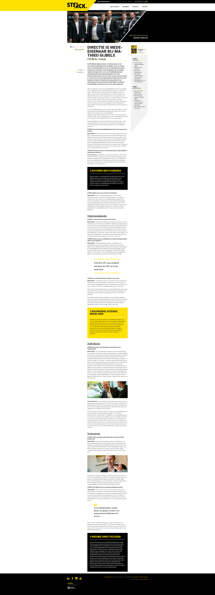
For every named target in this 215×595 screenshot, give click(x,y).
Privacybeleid (136, 577)
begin (81, 70)
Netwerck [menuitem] (126, 6)
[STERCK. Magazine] (77, 5)
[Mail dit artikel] (83, 47)
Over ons (124, 1)
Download (79, 49)
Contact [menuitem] (145, 6)
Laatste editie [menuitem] (114, 6)
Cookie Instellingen (144, 577)
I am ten (136, 579)
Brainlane (146, 579)
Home (119, 1)
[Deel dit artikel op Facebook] (78, 47)
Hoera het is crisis (138, 90)
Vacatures (130, 1)
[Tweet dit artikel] (81, 47)
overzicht (80, 72)
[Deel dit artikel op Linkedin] (76, 47)
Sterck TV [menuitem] (135, 6)
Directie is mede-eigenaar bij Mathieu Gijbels (139, 64)
